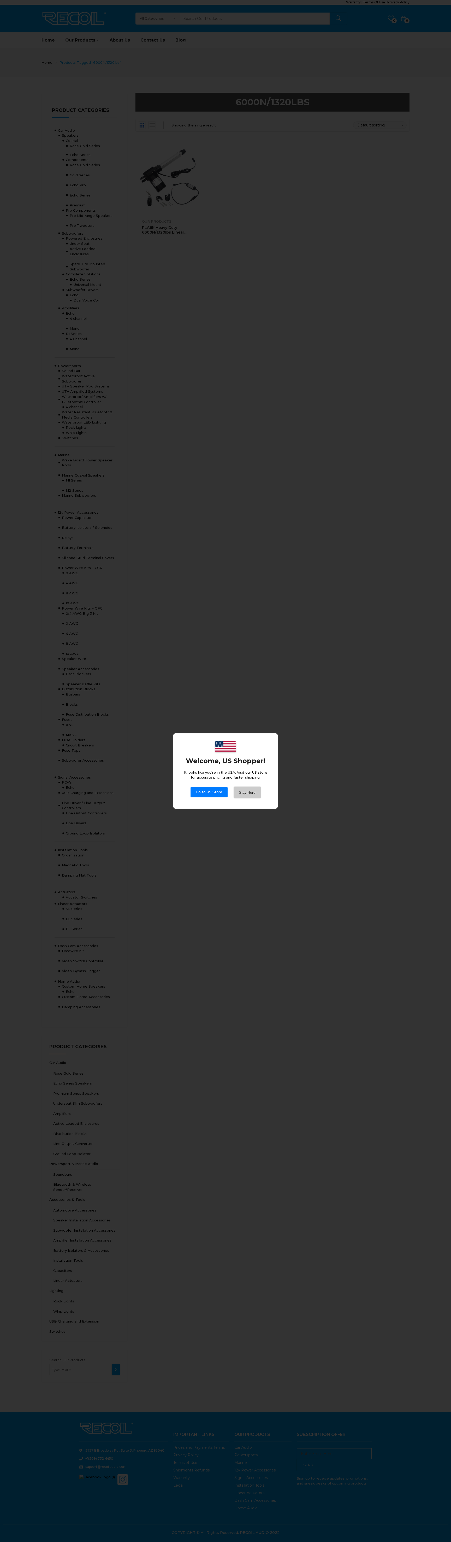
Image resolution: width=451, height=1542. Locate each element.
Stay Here (247, 792)
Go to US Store (209, 792)
